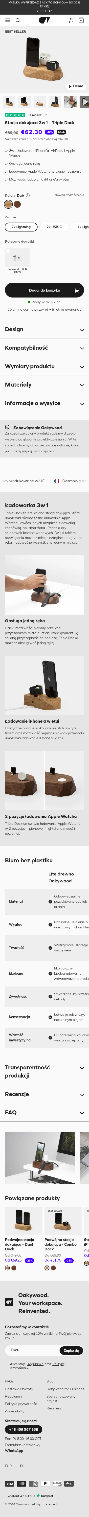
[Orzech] (17, 204)
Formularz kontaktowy (22, 1445)
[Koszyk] (81, 20)
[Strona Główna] (44, 20)
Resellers (53, 1408)
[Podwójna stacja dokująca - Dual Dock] (23, 1221)
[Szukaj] (18, 20)
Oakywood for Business (65, 1389)
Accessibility (14, 1411)
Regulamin (35, 1364)
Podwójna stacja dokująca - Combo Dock (60, 1244)
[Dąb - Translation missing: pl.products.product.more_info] (28, 195)
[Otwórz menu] (8, 20)
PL (22, 1466)
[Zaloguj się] (71, 20)
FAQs (9, 1381)
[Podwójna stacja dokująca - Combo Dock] (63, 1221)
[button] (44, 329)
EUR (8, 1466)
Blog (49, 1381)
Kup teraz (44, 11)
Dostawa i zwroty (19, 1389)
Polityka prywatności (21, 1404)
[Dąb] (8, 204)
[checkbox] (17, 261)
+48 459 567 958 (23, 1429)
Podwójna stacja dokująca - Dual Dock (19, 1244)
